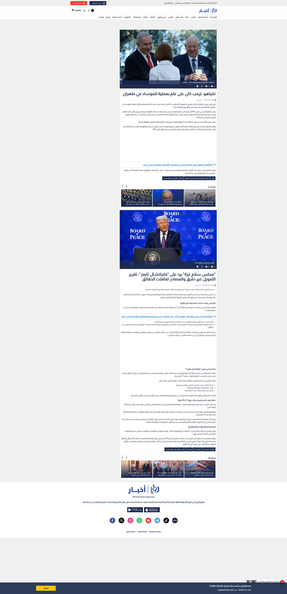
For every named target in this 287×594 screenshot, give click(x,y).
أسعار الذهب (203, 17)
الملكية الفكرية (142, 531)
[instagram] (130, 520)
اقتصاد (152, 17)
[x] (121, 520)
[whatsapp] (139, 520)
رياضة (145, 17)
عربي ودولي (161, 17)
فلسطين (179, 17)
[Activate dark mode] (91, 10)
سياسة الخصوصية (224, 590)
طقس (170, 17)
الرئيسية (213, 17)
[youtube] (148, 520)
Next (122, 186)
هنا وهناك (137, 17)
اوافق (46, 588)
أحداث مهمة (117, 17)
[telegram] (157, 520)
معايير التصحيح (130, 531)
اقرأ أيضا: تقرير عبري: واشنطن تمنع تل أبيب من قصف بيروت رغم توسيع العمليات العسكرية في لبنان (166, 316)
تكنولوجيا (127, 17)
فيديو (108, 17)
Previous (126, 186)
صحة (187, 17)
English (78, 10)
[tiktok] (166, 520)
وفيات (101, 17)
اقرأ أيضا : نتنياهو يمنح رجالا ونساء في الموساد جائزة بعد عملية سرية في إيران (177, 164)
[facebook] (112, 520)
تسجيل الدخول (97, 3)
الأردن (193, 17)
